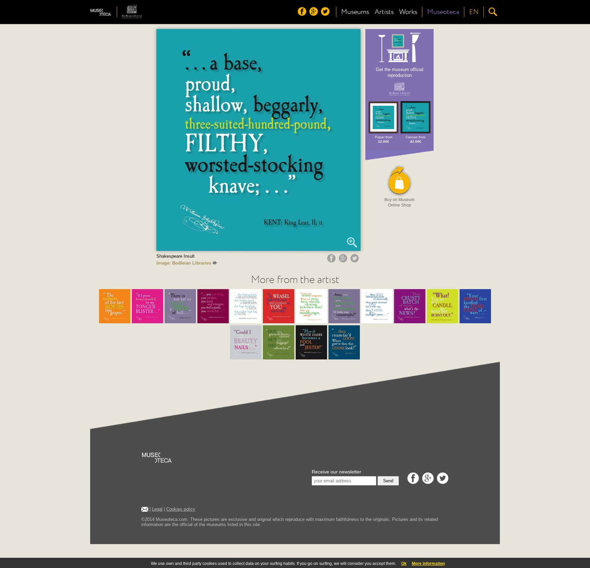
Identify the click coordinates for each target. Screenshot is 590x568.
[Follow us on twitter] (326, 14)
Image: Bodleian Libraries (183, 263)
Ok (404, 563)
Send (388, 480)
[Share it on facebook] (332, 261)
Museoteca (443, 12)
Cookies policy (180, 509)
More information (428, 563)
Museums (355, 12)
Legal (157, 509)
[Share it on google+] (344, 261)
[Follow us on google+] (314, 14)
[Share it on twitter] (355, 261)
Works (408, 12)
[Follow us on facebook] (303, 14)
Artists (384, 12)
